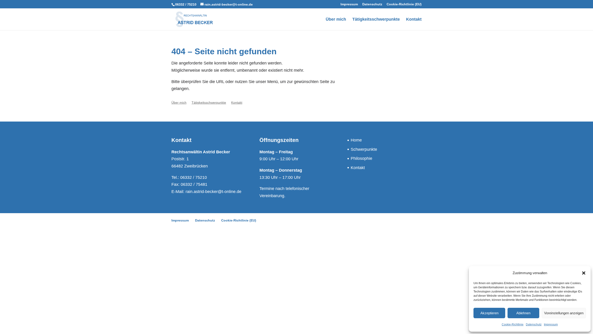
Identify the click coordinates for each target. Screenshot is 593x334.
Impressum (551, 324)
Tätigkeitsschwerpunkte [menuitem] (376, 20)
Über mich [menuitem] (336, 20)
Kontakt (358, 167)
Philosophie (361, 158)
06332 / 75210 (185, 4)
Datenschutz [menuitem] (372, 4)
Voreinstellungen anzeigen (564, 313)
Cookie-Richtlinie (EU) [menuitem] (404, 4)
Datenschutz (534, 324)
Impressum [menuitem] (349, 4)
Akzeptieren (489, 313)
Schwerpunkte (364, 149)
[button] (583, 273)
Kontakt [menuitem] (414, 20)
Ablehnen (523, 313)
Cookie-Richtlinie (513, 324)
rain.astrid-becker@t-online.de (213, 191)
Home (356, 140)
